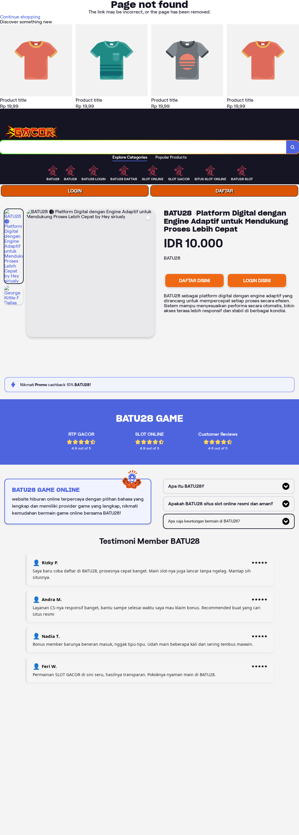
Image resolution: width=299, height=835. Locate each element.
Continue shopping (20, 16)
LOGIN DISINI (257, 280)
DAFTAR (224, 190)
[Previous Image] (31, 274)
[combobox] (143, 147)
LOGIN (75, 190)
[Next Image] (149, 274)
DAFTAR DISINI (194, 280)
